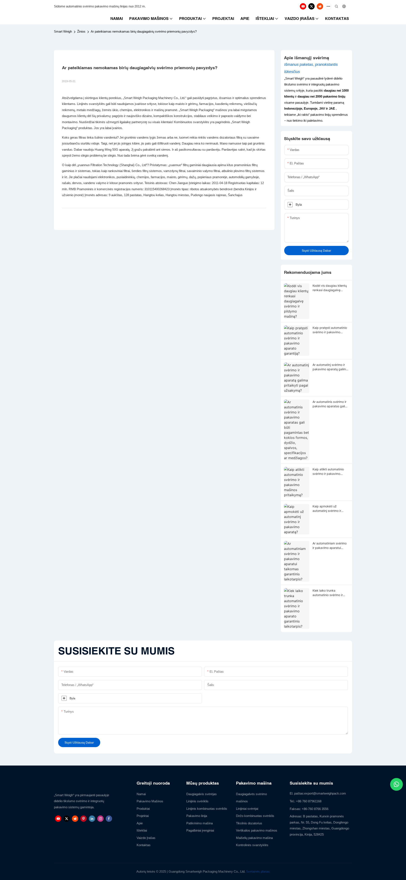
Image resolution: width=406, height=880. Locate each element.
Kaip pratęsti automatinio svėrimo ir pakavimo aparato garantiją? (330, 330)
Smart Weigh (63, 31)
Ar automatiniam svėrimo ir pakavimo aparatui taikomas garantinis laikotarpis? (330, 545)
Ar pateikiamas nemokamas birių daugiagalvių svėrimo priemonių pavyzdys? (144, 31)
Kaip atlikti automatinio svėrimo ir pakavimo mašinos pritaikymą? (328, 471)
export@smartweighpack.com (325, 793)
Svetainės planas (258, 871)
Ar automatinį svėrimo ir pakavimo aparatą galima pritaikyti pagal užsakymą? (330, 367)
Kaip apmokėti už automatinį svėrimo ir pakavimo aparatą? (327, 508)
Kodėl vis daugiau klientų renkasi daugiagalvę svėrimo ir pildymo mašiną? (330, 288)
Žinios (81, 31)
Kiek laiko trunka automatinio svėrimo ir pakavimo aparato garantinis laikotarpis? (328, 593)
